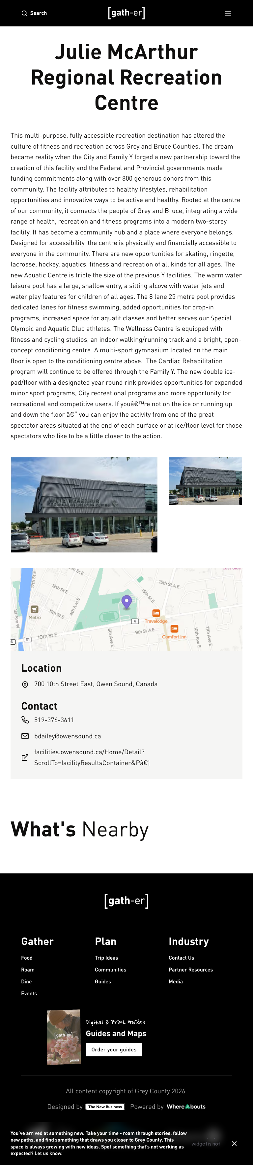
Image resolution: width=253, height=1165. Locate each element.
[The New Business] (105, 1107)
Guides (103, 981)
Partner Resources (191, 970)
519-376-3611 (54, 720)
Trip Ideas (106, 958)
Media (176, 981)
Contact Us (181, 958)
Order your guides (114, 1049)
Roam (28, 970)
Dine (26, 981)
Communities (110, 970)
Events (29, 993)
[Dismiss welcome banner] (234, 1143)
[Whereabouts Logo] (186, 1106)
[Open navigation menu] (228, 13)
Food (27, 958)
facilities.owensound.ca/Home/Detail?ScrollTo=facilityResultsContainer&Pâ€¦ (92, 757)
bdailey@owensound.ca (67, 736)
